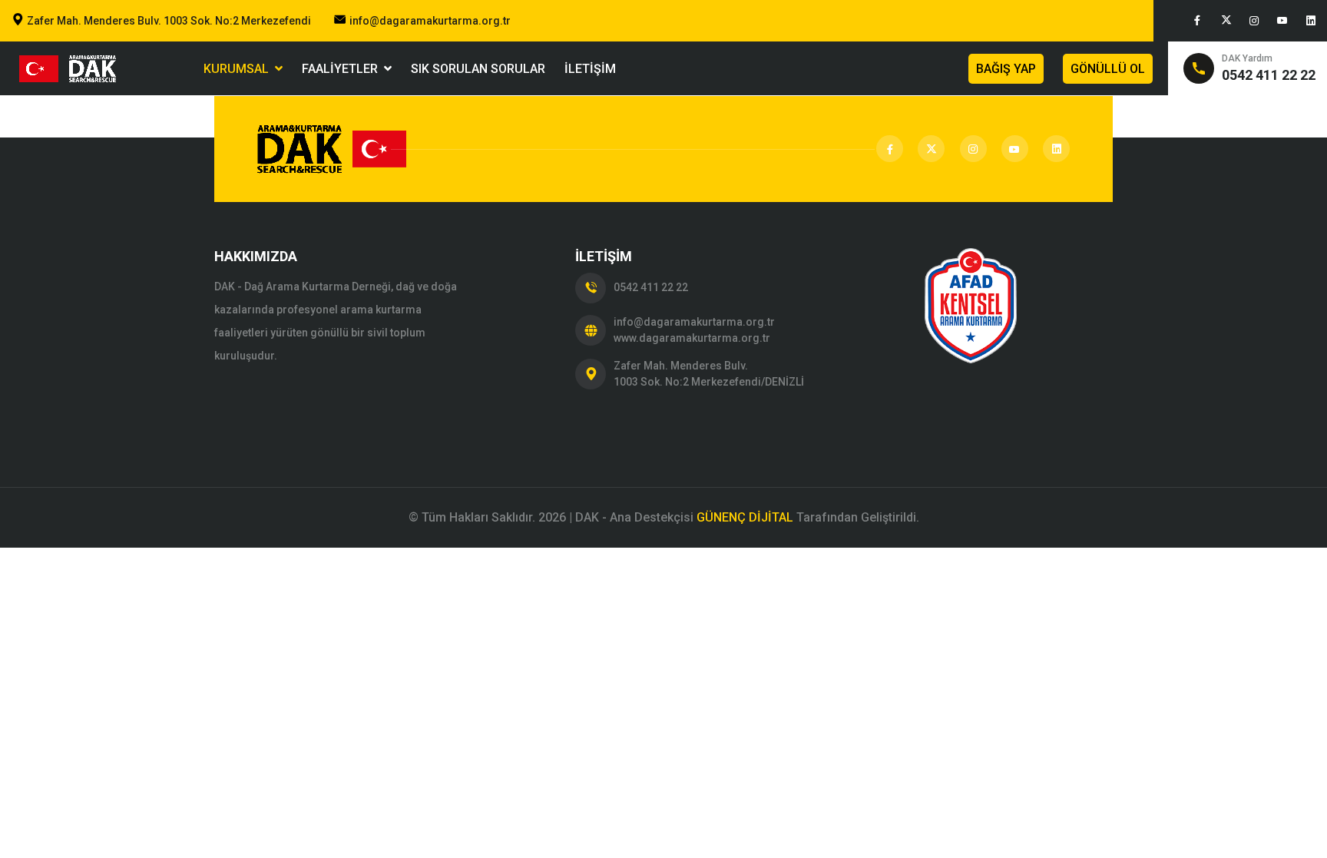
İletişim (590, 68)
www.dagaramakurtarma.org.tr (692, 338)
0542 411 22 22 (651, 287)
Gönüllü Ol (1108, 68)
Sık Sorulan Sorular (478, 68)
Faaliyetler (343, 68)
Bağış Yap (1006, 68)
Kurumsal (239, 68)
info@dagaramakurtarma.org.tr (430, 21)
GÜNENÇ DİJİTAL (745, 517)
